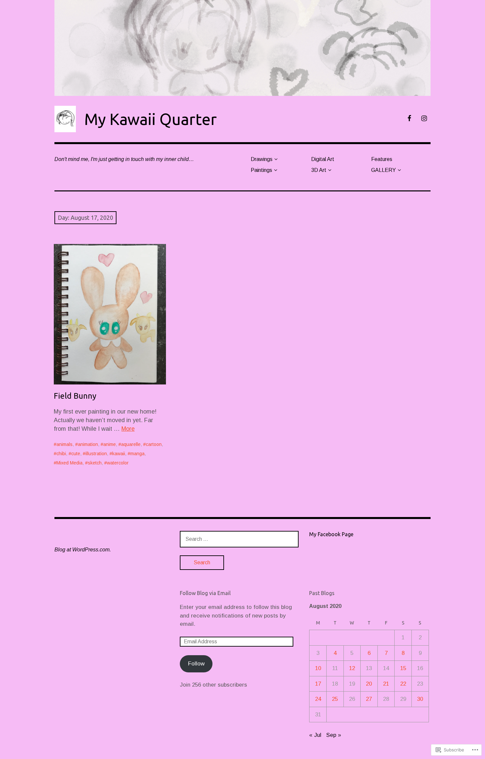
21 (386, 684)
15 (403, 668)
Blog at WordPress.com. (82, 549)
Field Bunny (75, 395)
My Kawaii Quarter (150, 119)
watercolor (118, 462)
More (128, 428)
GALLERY (383, 170)
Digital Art (322, 159)
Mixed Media (69, 462)
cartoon (154, 444)
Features (381, 159)
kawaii (118, 453)
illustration (96, 453)
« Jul (315, 735)
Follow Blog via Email (205, 593)
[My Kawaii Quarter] (242, 48)
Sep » (333, 735)
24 (318, 699)
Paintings (261, 170)
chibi (61, 453)
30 (420, 699)
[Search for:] (239, 539)
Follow (196, 663)
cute (75, 453)
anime (109, 444)
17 (318, 684)
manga (137, 453)
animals (64, 444)
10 (318, 668)
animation (88, 444)
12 (352, 668)
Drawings (262, 159)
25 (335, 699)
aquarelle (131, 444)
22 (403, 684)
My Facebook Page (331, 534)
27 (369, 699)
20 (369, 684)
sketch (95, 462)
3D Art (318, 170)
